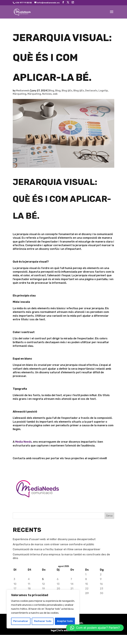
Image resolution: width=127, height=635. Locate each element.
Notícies (47, 94)
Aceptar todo (65, 621)
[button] (95, 627)
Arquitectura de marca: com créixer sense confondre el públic (53, 544)
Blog (51, 90)
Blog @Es (67, 90)
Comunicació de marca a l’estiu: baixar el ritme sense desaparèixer (56, 549)
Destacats (91, 90)
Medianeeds (23, 90)
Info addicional (67, 630)
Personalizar (20, 621)
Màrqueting (19, 94)
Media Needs (23, 441)
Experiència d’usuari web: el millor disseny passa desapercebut (54, 539)
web (55, 94)
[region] (43, 609)
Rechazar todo (42, 621)
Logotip (103, 90)
